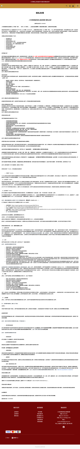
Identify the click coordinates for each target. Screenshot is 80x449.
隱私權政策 (40, 414)
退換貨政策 (40, 419)
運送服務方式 (40, 415)
